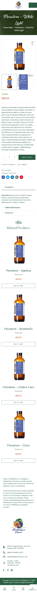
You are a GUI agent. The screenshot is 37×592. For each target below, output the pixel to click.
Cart (23, 589)
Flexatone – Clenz (18, 445)
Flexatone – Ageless (18, 270)
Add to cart (27, 157)
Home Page (8, 28)
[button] (32, 43)
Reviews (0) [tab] (9, 213)
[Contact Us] (32, 588)
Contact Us (32, 589)
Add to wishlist (9, 164)
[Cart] (23, 588)
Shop (4, 589)
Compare (24, 164)
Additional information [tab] (12, 207)
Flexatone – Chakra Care (18, 387)
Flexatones (19, 28)
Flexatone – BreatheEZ (18, 328)
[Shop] (5, 588)
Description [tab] (9, 187)
